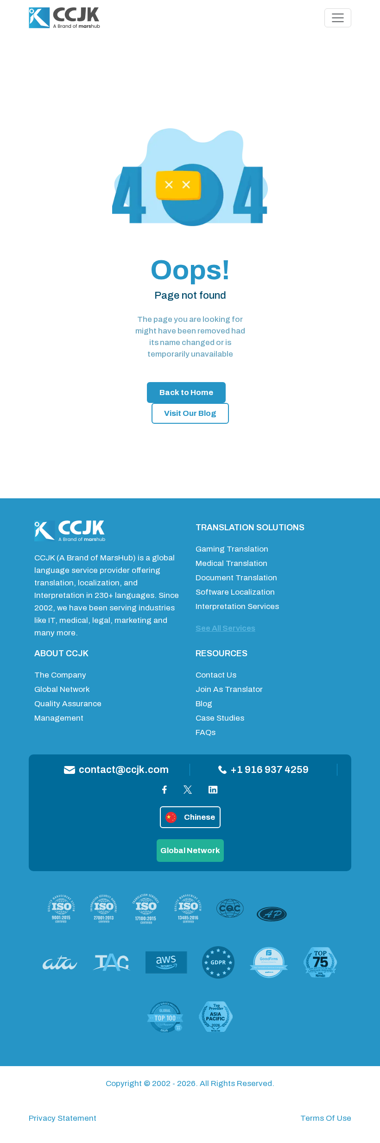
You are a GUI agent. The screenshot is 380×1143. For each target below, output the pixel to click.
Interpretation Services (237, 606)
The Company (60, 675)
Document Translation (236, 577)
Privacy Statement (62, 1118)
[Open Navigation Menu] (337, 18)
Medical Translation (231, 563)
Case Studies (220, 718)
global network (190, 850)
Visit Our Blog (190, 413)
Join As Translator (229, 689)
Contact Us (216, 675)
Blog (204, 703)
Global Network (62, 689)
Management (58, 718)
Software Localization (235, 592)
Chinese (199, 817)
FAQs (205, 732)
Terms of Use (325, 1118)
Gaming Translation (232, 549)
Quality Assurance (67, 703)
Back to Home (186, 392)
